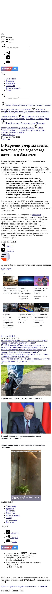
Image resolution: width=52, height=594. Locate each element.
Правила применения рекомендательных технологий (24, 586)
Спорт (8, 518)
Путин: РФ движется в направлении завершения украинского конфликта (21, 437)
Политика (10, 511)
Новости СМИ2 (8, 336)
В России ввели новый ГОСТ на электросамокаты (21, 398)
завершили (36, 215)
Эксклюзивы (11, 520)
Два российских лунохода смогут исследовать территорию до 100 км (41, 319)
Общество (5, 139)
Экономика (11, 506)
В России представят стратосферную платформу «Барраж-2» (25, 293)
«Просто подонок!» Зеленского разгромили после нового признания (8, 321)
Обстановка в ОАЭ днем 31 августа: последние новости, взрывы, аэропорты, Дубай (25, 117)
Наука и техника (13, 515)
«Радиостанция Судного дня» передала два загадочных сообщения (23, 446)
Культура (10, 508)
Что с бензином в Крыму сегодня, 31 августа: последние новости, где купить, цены (23, 130)
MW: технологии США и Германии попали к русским (10, 290)
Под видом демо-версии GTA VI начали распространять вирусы (41, 293)
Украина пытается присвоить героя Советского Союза (25, 318)
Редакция (10, 522)
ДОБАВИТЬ (6, 269)
